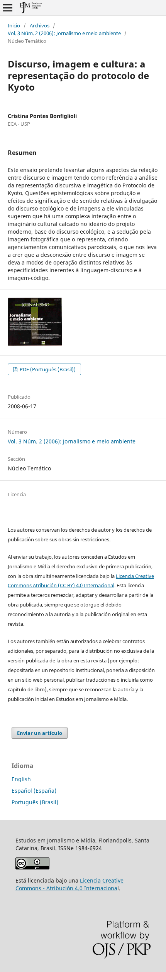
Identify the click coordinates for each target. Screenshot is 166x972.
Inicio (14, 25)
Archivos (39, 25)
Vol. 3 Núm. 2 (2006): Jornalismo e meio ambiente (64, 33)
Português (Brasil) (35, 802)
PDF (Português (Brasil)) (47, 369)
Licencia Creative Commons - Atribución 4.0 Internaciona (69, 884)
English (21, 779)
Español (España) (34, 790)
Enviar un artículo (39, 732)
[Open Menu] (7, 7)
